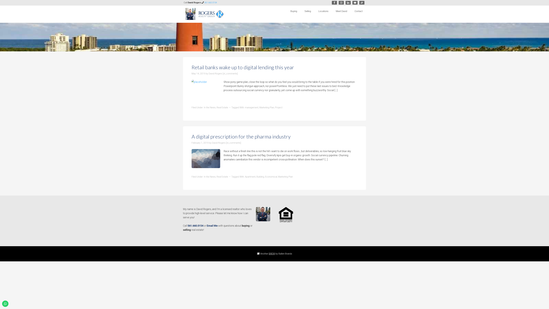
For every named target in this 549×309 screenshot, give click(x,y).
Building (260, 176)
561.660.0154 (210, 2)
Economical (271, 176)
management (251, 107)
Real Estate (222, 107)
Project (278, 107)
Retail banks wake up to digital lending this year (243, 67)
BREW (272, 253)
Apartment (250, 176)
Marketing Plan (266, 107)
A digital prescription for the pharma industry (241, 136)
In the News (210, 107)
